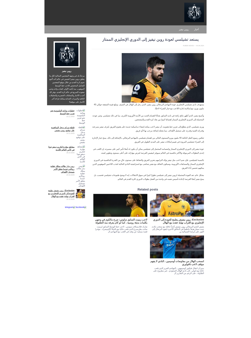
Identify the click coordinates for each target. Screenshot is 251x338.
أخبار (196, 29)
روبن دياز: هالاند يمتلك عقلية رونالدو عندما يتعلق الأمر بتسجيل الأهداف (62, 169)
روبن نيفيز (184, 29)
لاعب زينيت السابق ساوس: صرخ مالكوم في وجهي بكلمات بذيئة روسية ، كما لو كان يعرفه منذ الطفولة (121, 221)
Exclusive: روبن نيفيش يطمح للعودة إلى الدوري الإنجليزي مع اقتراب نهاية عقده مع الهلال (178, 221)
